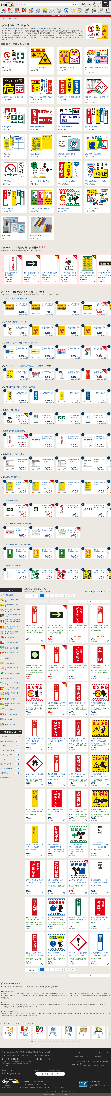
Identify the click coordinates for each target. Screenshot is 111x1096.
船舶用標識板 (13, 500)
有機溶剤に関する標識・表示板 (21, 386)
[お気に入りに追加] (19, 282)
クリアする (107, 591)
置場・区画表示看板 (16, 454)
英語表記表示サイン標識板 (19, 544)
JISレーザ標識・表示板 (17, 298)
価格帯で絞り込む (9, 732)
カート (98, 1052)
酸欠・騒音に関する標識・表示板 (22, 342)
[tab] (32, 1041)
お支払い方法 (78, 1057)
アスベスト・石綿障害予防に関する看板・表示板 (29, 365)
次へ (87, 601)
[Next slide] (108, 270)
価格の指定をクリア (6, 777)
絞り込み (10, 590)
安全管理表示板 (14, 477)
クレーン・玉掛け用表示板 (19, 523)
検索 (76, 4)
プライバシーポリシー (53, 1091)
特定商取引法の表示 (68, 1091)
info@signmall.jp (11, 1073)
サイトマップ (41, 1091)
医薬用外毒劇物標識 (16, 430)
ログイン (79, 1052)
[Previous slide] (3, 270)
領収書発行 (98, 1057)
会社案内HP (41, 1082)
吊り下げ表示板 (14, 565)
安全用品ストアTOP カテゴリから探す (16, 1023)
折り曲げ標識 (13, 410)
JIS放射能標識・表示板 (17, 321)
